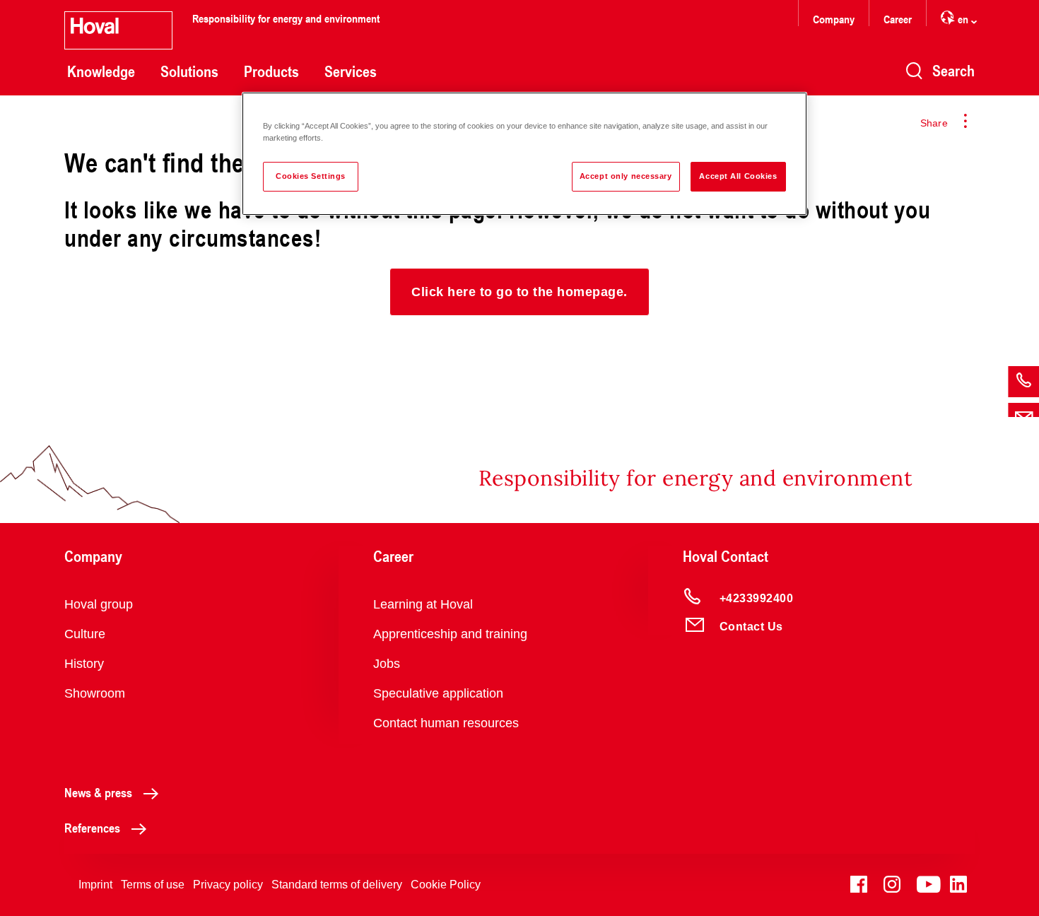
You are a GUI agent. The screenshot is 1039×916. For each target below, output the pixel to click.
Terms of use (152, 885)
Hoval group (98, 604)
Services (350, 71)
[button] (519, 292)
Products (271, 71)
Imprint (95, 885)
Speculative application (438, 693)
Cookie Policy (446, 885)
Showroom (94, 693)
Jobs (386, 664)
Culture (84, 634)
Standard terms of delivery (336, 885)
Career (898, 19)
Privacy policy (228, 885)
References (92, 827)
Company (834, 19)
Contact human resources (446, 723)
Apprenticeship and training (450, 634)
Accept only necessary (626, 176)
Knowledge (101, 71)
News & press (98, 792)
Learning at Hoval (423, 604)
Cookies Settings (311, 176)
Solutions (189, 71)
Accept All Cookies (738, 176)
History (84, 664)
